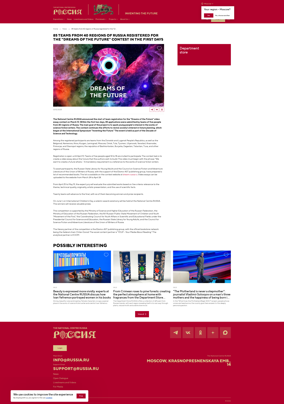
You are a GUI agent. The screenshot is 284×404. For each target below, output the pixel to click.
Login (60, 348)
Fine (81, 396)
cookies (49, 398)
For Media (58, 386)
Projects (112, 19)
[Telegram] (152, 110)
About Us (124, 19)
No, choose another (222, 15)
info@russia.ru (71, 360)
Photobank (100, 19)
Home (55, 29)
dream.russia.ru (130, 174)
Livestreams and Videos (83, 19)
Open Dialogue (60, 378)
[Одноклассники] (162, 110)
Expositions (58, 19)
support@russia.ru (76, 368)
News (69, 19)
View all (141, 314)
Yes (208, 15)
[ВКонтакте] (157, 110)
